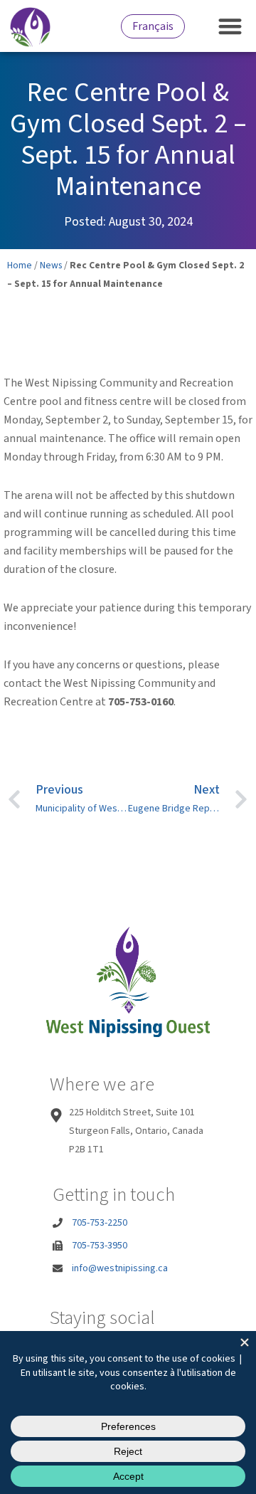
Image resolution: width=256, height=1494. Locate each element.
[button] (231, 26)
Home (19, 265)
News (51, 265)
